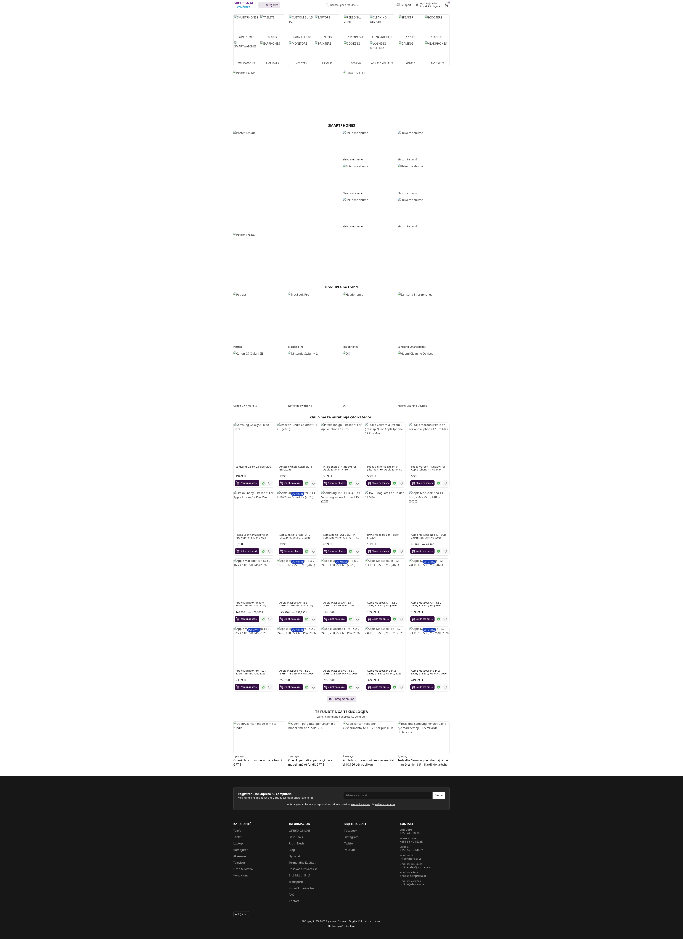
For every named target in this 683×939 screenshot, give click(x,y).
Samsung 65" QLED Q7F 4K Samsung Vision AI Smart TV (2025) (340, 537)
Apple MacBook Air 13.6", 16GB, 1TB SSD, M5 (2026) (251, 604)
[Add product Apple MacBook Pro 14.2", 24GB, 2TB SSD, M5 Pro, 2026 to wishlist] (357, 687)
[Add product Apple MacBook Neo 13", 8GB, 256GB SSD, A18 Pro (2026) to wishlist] (445, 551)
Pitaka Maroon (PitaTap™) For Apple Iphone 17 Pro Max (428, 468)
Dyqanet (294, 856)
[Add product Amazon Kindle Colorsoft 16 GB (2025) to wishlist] (314, 483)
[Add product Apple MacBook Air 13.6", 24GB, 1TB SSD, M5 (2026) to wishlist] (357, 619)
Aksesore (239, 856)
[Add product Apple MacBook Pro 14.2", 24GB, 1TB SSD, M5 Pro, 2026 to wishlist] (314, 687)
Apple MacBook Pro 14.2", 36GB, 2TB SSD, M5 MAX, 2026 (429, 672)
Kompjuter (240, 850)
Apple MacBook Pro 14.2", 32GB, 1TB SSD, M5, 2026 (251, 672)
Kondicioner (241, 875)
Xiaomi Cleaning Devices (412, 405)
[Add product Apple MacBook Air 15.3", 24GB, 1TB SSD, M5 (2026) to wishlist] (445, 619)
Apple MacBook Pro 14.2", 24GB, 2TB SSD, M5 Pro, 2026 (340, 672)
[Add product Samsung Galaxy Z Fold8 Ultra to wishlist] (270, 483)
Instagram (351, 837)
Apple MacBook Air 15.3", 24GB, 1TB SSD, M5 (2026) (426, 604)
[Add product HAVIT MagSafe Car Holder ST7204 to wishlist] (401, 551)
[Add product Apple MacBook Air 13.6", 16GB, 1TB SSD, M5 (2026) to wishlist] (270, 619)
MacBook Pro (295, 346)
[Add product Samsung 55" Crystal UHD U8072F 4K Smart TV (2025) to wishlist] (314, 551)
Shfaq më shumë (344, 699)
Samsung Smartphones (412, 346)
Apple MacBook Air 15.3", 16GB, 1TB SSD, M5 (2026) (382, 604)
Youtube (350, 850)
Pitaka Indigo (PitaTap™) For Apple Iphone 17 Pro (339, 468)
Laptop (238, 843)
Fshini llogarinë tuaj (302, 888)
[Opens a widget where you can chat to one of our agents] (669, 932)
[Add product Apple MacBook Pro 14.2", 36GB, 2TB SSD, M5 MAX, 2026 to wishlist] (445, 687)
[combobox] (241, 914)
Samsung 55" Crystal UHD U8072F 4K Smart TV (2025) (295, 536)
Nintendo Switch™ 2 (300, 405)
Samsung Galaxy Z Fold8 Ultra (253, 467)
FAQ (291, 895)
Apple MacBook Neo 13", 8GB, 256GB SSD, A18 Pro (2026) (428, 536)
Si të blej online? (299, 875)
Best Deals (296, 837)
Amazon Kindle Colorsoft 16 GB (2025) (295, 468)
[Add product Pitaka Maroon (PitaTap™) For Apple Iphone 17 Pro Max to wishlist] (445, 483)
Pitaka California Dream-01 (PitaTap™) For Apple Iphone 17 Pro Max (384, 469)
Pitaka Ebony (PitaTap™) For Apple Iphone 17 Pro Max (252, 536)
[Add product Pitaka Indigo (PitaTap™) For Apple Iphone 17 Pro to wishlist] (357, 483)
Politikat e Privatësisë (303, 869)
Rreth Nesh (296, 843)
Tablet (237, 837)
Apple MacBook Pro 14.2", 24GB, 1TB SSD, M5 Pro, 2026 (296, 672)
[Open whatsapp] (263, 483)
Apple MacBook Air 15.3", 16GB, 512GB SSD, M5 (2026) (296, 604)
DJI (344, 405)
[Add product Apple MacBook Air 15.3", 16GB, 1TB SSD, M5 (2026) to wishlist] (401, 619)
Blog (292, 850)
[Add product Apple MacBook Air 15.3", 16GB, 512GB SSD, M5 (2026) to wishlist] (314, 619)
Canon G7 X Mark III (245, 405)
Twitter (349, 843)
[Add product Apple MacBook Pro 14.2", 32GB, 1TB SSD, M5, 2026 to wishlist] (270, 687)
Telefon (238, 831)
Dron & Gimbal (243, 869)
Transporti (296, 882)
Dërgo (439, 795)
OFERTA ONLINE (299, 831)
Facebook (350, 831)
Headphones (350, 346)
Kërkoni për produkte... (344, 5)
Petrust (237, 346)
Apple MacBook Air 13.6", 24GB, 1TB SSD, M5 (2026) (338, 604)
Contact (294, 901)
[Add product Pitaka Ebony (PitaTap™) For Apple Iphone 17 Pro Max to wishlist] (270, 551)
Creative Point (348, 926)
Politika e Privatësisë (385, 804)
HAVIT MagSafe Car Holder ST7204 (383, 536)
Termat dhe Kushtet (360, 804)
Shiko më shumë (353, 159)
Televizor (239, 863)
